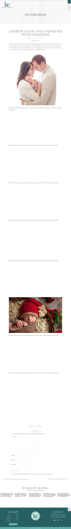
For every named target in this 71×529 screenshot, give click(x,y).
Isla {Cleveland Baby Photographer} (57, 479)
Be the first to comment (35, 426)
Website (14, 464)
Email (13, 459)
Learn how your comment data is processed (41, 474)
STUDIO (38, 40)
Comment (14, 436)
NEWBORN (33, 40)
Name (13, 455)
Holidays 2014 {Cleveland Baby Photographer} (15, 479)
